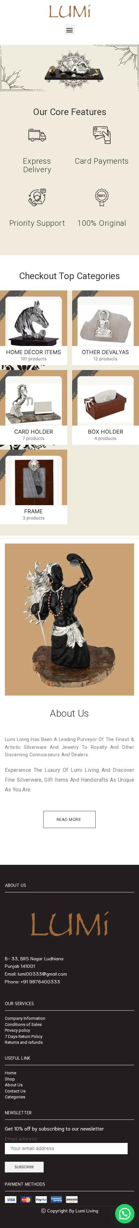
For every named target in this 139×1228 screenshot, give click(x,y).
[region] (69, 68)
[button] (69, 29)
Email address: (21, 1139)
